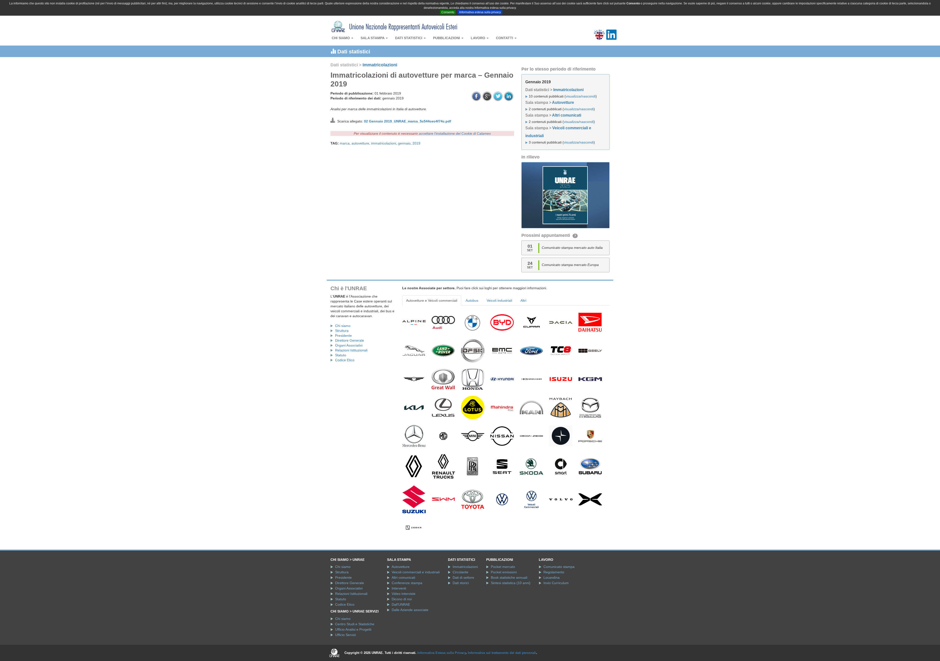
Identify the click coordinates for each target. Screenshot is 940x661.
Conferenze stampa (407, 583)
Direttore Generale (349, 340)
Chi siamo (341, 38)
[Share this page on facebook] (476, 96)
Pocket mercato (503, 567)
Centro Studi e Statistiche (354, 624)
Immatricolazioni (380, 64)
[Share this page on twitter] (498, 96)
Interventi (399, 588)
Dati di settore (463, 577)
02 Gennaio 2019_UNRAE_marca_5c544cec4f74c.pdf (407, 121)
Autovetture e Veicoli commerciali (431, 300)
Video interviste (403, 594)
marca (345, 143)
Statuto (340, 355)
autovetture (360, 143)
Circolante (460, 572)
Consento (447, 12)
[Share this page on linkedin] (509, 96)
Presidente (343, 335)
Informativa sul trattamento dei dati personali (502, 653)
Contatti (505, 38)
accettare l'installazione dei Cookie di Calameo (455, 133)
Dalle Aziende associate (410, 610)
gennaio (404, 143)
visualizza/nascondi (581, 96)
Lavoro (478, 38)
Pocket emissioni (504, 572)
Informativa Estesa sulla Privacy (441, 653)
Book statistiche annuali (509, 577)
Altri (523, 300)
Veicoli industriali (499, 300)
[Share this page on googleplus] (487, 96)
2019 (416, 143)
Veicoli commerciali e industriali (416, 572)
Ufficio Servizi (345, 635)
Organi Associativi (349, 345)
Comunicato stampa (559, 567)
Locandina (551, 577)
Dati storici (461, 583)
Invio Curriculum (556, 583)
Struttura (342, 331)
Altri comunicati (566, 115)
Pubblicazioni (447, 38)
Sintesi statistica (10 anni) (510, 583)
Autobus (472, 300)
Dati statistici (409, 38)
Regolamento (553, 572)
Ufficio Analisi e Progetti (353, 629)
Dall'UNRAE (401, 604)
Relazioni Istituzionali (351, 350)
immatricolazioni (383, 143)
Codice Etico (344, 360)
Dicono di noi (402, 599)
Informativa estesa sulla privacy (480, 12)
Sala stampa (373, 38)
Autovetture (563, 102)
